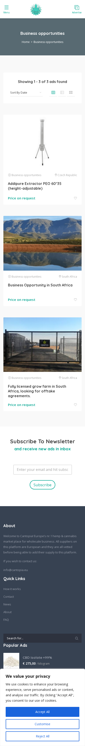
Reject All (42, 736)
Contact (8, 597)
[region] (42, 707)
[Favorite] (75, 198)
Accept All (42, 712)
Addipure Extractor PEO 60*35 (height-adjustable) (34, 186)
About (7, 612)
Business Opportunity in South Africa (40, 285)
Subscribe (42, 484)
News (7, 604)
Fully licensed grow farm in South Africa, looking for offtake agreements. (37, 391)
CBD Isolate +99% (37, 657)
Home (26, 42)
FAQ (6, 620)
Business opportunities (26, 175)
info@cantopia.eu (15, 570)
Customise (42, 724)
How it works (12, 589)
